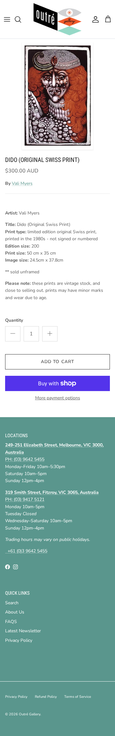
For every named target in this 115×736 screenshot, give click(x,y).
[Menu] (7, 19)
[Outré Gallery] (57, 19)
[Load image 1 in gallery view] (57, 96)
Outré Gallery (29, 714)
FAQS (11, 622)
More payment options (57, 398)
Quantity (14, 320)
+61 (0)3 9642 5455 (26, 551)
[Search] (21, 19)
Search (12, 603)
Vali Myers (22, 183)
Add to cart (57, 362)
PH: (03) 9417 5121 (24, 499)
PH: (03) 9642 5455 (24, 459)
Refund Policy (46, 696)
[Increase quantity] (49, 333)
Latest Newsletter (23, 631)
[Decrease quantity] (12, 333)
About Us (14, 612)
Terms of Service (77, 696)
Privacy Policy (18, 640)
